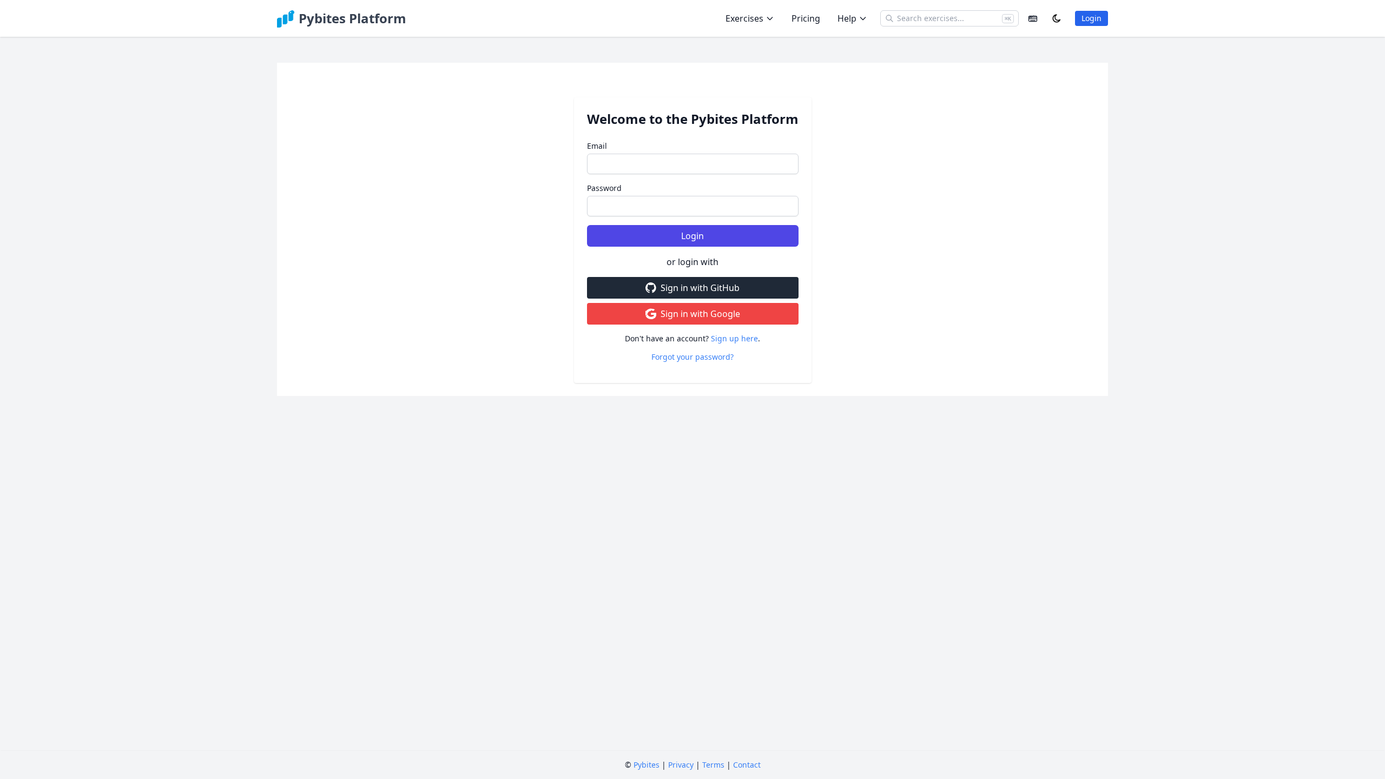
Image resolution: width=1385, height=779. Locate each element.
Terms (713, 765)
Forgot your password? (692, 357)
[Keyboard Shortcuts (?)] (1033, 18)
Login (1091, 18)
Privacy (681, 765)
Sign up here (734, 338)
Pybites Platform (352, 18)
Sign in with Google (700, 314)
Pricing (806, 18)
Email (597, 146)
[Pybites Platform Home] (285, 18)
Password (604, 188)
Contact (747, 765)
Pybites (646, 765)
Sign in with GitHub (700, 288)
